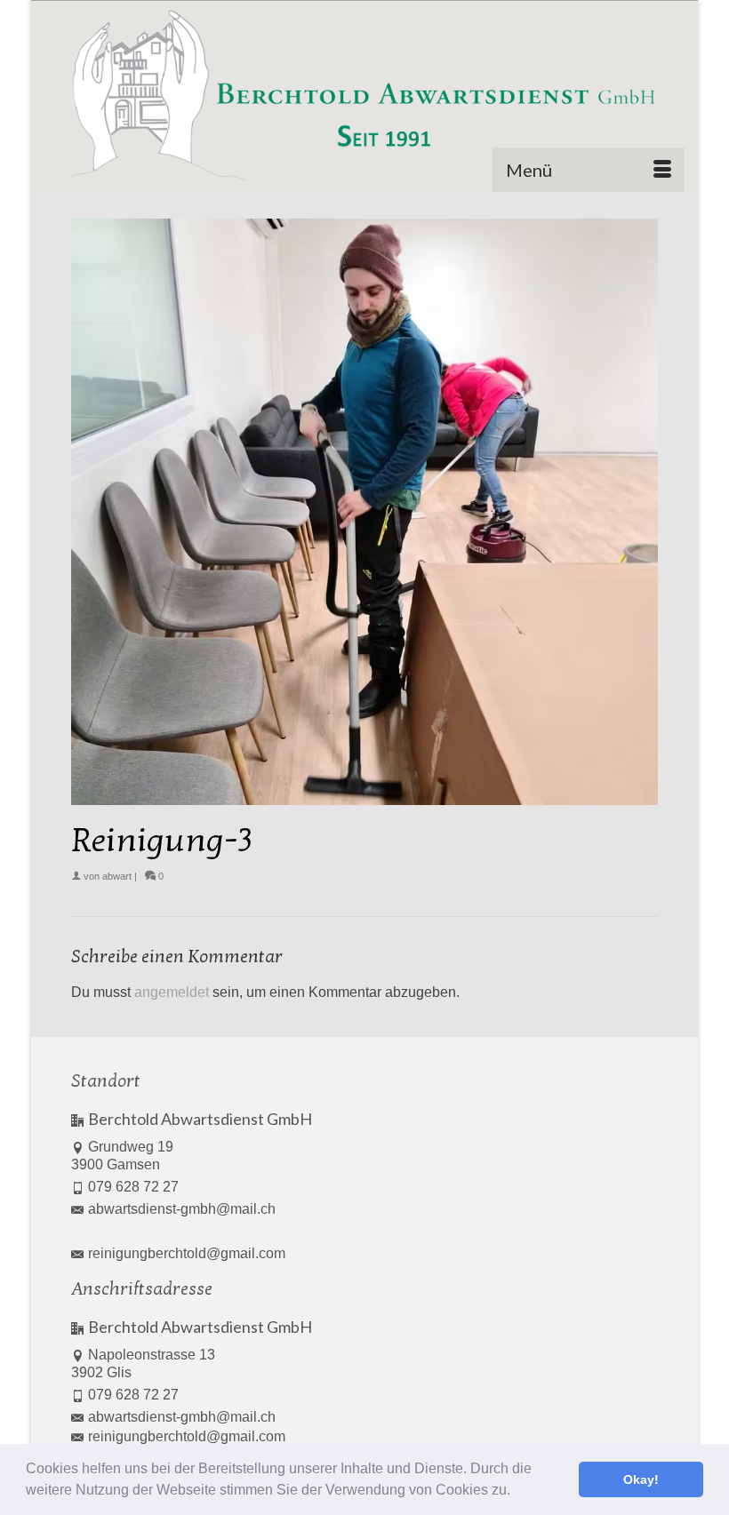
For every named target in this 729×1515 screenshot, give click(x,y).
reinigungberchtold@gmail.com (186, 1253)
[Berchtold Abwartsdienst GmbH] (364, 96)
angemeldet (171, 992)
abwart (117, 876)
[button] (516, 1492)
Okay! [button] (641, 1479)
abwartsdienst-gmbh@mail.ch (182, 1208)
